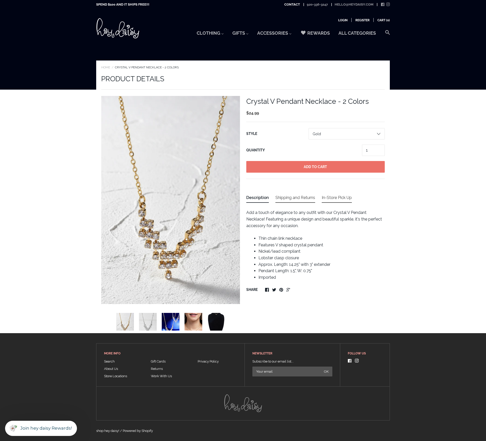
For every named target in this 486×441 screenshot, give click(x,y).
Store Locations (115, 376)
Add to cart (315, 167)
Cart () (383, 20)
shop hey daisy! (107, 431)
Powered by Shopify (138, 431)
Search (109, 361)
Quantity (255, 150)
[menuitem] (210, 34)
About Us (111, 369)
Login (343, 20)
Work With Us (161, 376)
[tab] (257, 198)
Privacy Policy (208, 361)
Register (362, 20)
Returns (157, 369)
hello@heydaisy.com (354, 4)
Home (105, 67)
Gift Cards (158, 361)
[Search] (387, 34)
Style (251, 134)
